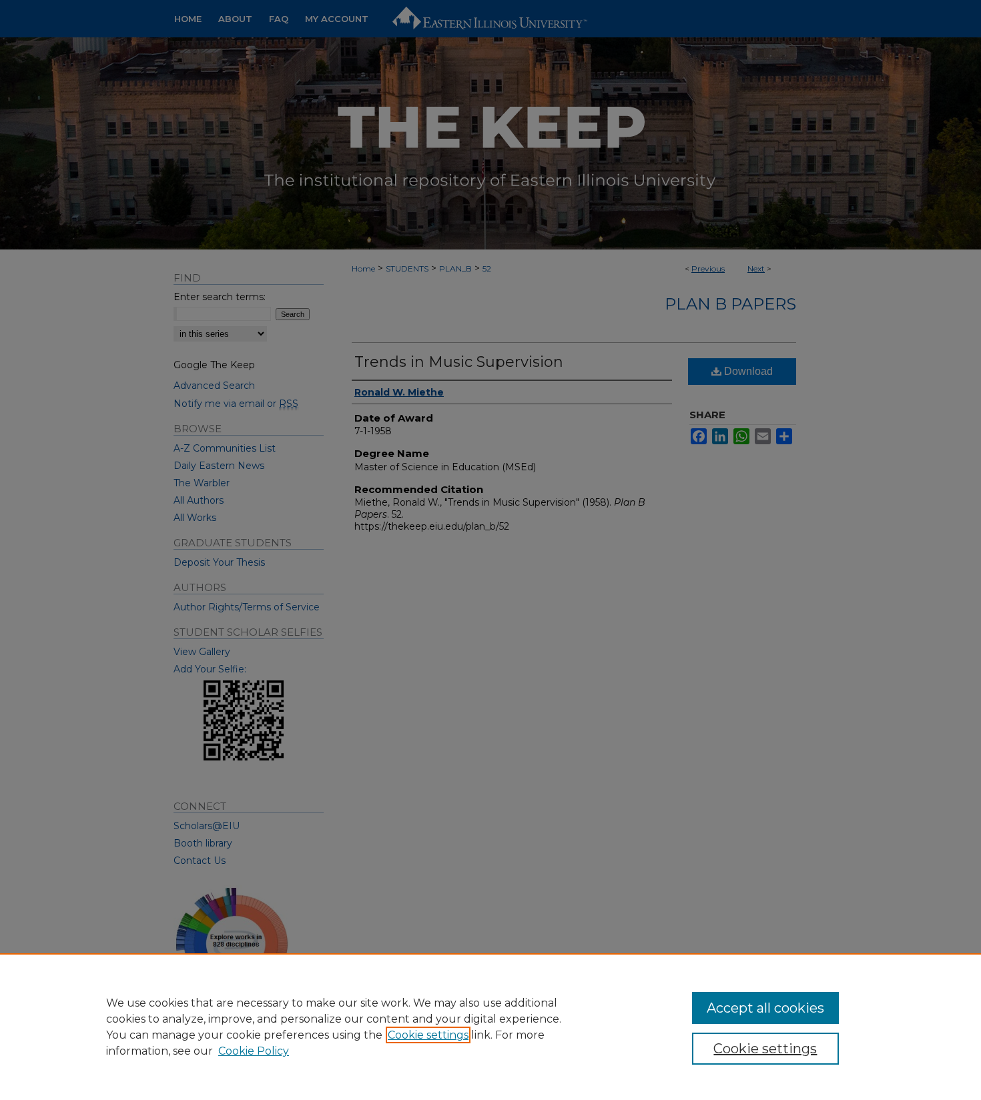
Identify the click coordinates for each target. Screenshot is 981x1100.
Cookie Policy (253, 1051)
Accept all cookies (765, 1008)
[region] (490, 1026)
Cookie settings (428, 1035)
